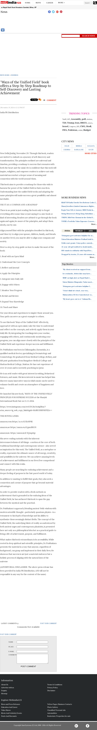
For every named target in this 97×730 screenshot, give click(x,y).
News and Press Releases (10, 704)
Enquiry (4, 690)
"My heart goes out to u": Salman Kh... (77, 299)
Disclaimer (51, 690)
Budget (87, 129)
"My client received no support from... (77, 269)
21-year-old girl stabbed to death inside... (77, 247)
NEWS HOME (4, 75)
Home (27, 3)
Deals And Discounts (9, 716)
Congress (72, 126)
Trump (70, 122)
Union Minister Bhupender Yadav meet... (78, 282)
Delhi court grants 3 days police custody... (78, 243)
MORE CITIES (91, 153)
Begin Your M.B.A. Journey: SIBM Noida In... (78, 210)
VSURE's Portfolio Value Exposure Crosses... (78, 221)
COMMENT (51, 100)
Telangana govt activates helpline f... (77, 286)
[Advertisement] (60, 21)
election (89, 119)
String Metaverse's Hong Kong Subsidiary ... (78, 214)
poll (84, 119)
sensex (90, 123)
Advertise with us (7, 687)
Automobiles (52, 713)
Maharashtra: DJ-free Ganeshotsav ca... (78, 295)
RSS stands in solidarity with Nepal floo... (77, 250)
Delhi (66, 146)
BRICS (83, 122)
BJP (78, 126)
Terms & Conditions (54, 684)
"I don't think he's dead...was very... (76, 291)
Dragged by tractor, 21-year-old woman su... (79, 254)
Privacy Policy (52, 687)
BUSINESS (14, 75)
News (38, 3)
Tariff (64, 119)
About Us (4, 684)
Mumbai (79, 146)
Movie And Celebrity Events (11, 713)
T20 (64, 122)
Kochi (91, 150)
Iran (77, 122)
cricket (80, 130)
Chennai (66, 150)
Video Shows (6, 710)
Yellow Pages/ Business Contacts (59, 704)
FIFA (64, 129)
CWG (82, 126)
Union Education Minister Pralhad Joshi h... (78, 239)
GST (68, 119)
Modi (88, 126)
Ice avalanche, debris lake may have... (77, 274)
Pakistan (72, 129)
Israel (65, 126)
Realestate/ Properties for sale (58, 716)
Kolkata (91, 146)
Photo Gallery (52, 707)
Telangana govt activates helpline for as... (78, 235)
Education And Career (9, 707)
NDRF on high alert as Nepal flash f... (77, 278)
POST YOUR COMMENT (48, 623)
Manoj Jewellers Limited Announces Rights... (78, 206)
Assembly (76, 119)
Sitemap (4, 693)
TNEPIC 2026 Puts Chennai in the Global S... (77, 217)
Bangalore (79, 150)
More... (94, 224)
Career (49, 3)
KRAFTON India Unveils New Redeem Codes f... (79, 202)
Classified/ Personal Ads (56, 710)
